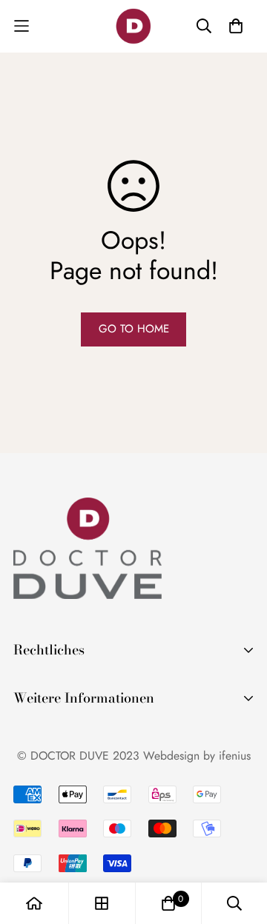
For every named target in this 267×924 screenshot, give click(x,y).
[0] (168, 903)
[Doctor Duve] (133, 26)
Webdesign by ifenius (197, 755)
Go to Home (134, 329)
